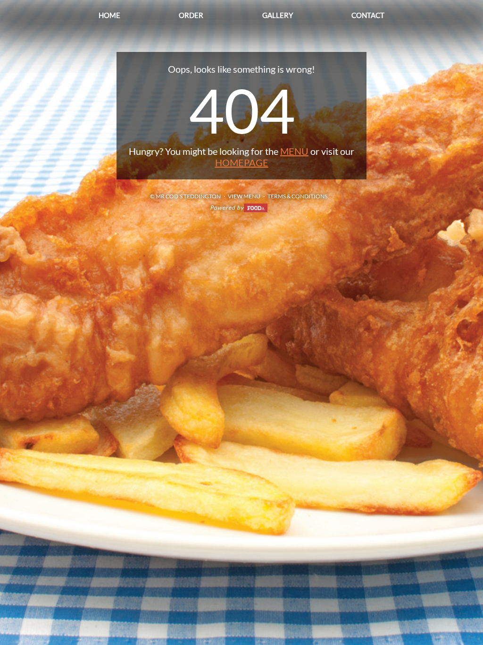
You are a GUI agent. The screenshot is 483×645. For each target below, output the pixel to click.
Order (191, 15)
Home (109, 15)
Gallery (277, 15)
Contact (367, 15)
